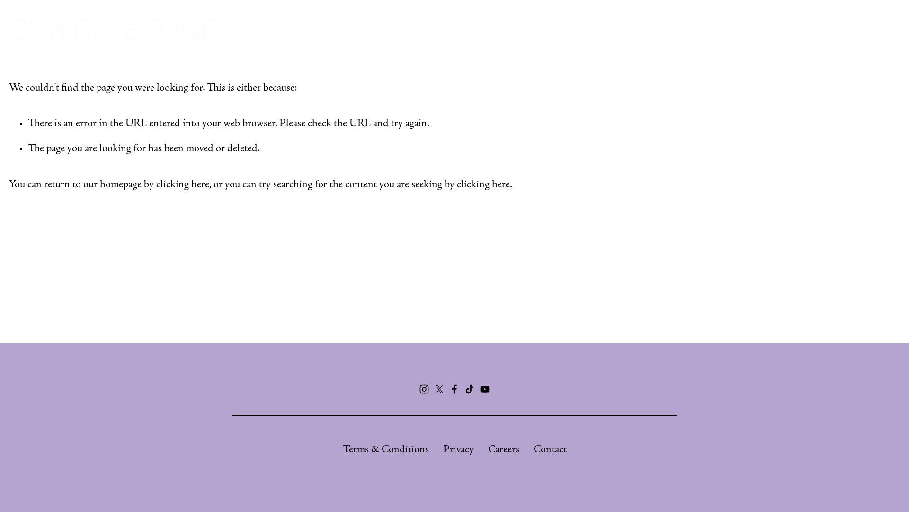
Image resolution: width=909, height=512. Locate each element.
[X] (439, 389)
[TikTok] (469, 389)
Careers (503, 450)
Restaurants (614, 29)
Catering (688, 29)
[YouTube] (485, 389)
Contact (550, 450)
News (884, 29)
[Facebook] (454, 389)
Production (759, 29)
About (546, 29)
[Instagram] (424, 389)
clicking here (182, 185)
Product (828, 29)
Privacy (458, 450)
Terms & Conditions (386, 450)
